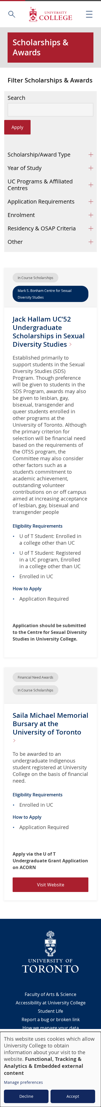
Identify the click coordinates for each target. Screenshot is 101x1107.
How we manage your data (50, 1028)
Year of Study (25, 168)
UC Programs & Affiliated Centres (40, 185)
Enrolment (21, 215)
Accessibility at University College (51, 1003)
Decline (26, 1096)
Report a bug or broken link (51, 1019)
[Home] (50, 14)
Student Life (50, 1011)
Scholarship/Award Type (39, 154)
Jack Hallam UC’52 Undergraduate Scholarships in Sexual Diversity (49, 332)
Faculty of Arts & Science (50, 994)
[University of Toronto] (50, 951)
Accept (72, 1096)
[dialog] (50, 1069)
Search (16, 98)
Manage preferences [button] (23, 1082)
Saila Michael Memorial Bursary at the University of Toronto (50, 724)
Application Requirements (41, 201)
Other (15, 242)
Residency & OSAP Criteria (42, 228)
